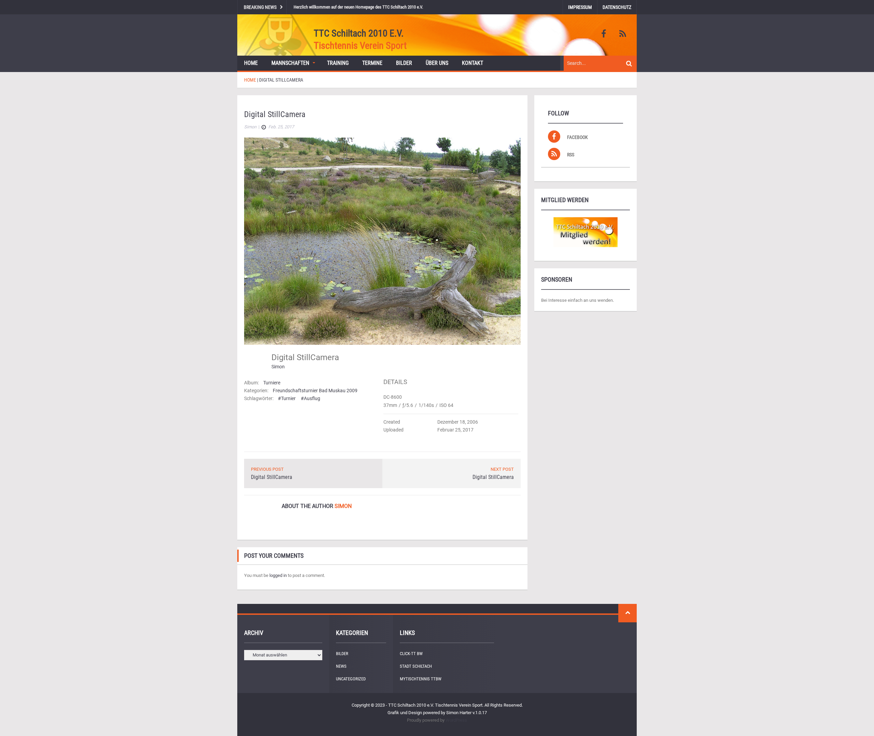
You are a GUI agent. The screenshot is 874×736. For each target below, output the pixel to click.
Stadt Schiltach (416, 666)
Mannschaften (290, 63)
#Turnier (287, 398)
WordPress (456, 720)
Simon (278, 366)
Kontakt (472, 63)
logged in (278, 575)
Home (251, 63)
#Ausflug (310, 398)
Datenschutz (617, 7)
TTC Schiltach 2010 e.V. (359, 33)
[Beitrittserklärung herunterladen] (585, 232)
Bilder (404, 63)
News (341, 666)
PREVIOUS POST (267, 469)
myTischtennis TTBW (420, 678)
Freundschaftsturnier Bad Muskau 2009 (315, 390)
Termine (372, 63)
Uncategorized (351, 678)
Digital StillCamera (271, 477)
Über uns (437, 63)
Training (338, 63)
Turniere (271, 382)
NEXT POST (502, 469)
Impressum (580, 7)
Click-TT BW (411, 653)
